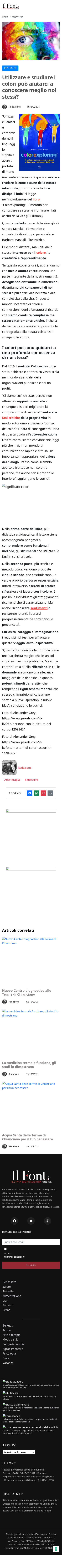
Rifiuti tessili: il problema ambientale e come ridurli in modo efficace (29, 1397)
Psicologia (9, 1353)
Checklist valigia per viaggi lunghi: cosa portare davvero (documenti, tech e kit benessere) (28, 1431)
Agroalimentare (13, 1349)
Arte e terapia (11, 1335)
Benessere (17, 17)
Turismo (8, 1305)
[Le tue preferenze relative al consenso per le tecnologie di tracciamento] (56, 1549)
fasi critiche (11, 418)
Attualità (8, 1291)
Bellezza (8, 1325)
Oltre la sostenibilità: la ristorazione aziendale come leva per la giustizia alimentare (31, 1409)
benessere (31, 780)
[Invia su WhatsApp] (36, 793)
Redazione (15, 106)
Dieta (6, 1358)
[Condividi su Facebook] (29, 793)
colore (41, 252)
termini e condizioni (14, 1256)
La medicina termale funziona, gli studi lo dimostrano (29, 1065)
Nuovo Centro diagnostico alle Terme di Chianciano (26, 993)
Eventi (7, 1310)
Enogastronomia (13, 1344)
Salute (7, 1286)
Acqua (7, 1330)
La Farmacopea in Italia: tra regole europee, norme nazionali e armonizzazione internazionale (31, 1420)
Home (5, 17)
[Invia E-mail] (43, 793)
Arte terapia (12, 780)
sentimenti (39, 608)
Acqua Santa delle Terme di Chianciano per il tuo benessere (27, 1137)
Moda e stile (10, 1339)
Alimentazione (12, 1296)
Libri (5, 1300)
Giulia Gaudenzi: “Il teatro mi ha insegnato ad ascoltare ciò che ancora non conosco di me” (31, 1386)
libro (36, 199)
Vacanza (8, 1363)
